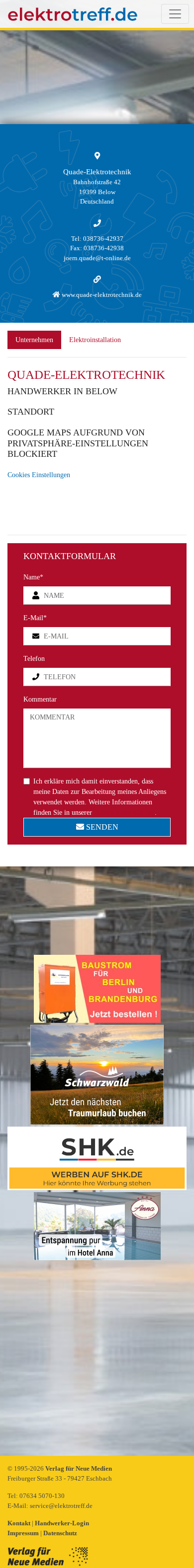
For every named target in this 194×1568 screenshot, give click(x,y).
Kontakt (19, 1523)
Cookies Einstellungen (38, 475)
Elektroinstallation (95, 340)
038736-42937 (103, 238)
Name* (33, 577)
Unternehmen (34, 340)
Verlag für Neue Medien (78, 1468)
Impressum (23, 1533)
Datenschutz (60, 1533)
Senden (101, 827)
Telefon (34, 658)
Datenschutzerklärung (124, 812)
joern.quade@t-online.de (97, 258)
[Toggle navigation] (175, 14)
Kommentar (40, 699)
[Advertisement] (97, 1359)
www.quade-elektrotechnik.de (101, 294)
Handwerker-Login (62, 1523)
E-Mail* (35, 618)
